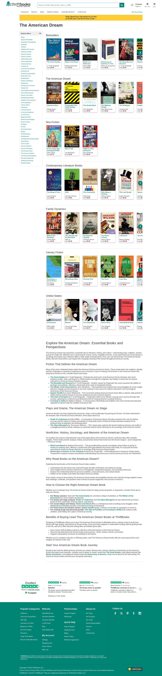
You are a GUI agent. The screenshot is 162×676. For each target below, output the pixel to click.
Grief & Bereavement (27, 93)
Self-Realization (26, 134)
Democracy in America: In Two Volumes (66, 451)
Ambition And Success (27, 49)
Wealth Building (25, 163)
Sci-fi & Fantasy (25, 630)
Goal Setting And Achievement (30, 90)
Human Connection (27, 95)
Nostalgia (24, 124)
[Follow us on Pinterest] (127, 613)
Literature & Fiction (27, 623)
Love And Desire (26, 110)
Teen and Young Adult (28, 616)
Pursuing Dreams (26, 129)
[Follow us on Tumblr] (133, 613)
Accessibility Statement (106, 670)
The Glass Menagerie (59, 425)
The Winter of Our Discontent (62, 387)
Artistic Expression (26, 59)
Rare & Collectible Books (29, 639)
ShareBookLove (47, 613)
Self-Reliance (25, 136)
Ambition (23, 47)
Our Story (89, 613)
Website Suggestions (71, 640)
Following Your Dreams (28, 85)
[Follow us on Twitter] (121, 613)
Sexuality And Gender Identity (30, 139)
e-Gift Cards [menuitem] (82, 12)
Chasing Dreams (26, 64)
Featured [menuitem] (24, 12)
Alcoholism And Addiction (28, 42)
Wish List (45, 649)
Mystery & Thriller (26, 626)
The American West (27, 151)
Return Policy (69, 636)
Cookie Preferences (90, 670)
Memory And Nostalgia (27, 119)
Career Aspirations (26, 61)
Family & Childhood (27, 81)
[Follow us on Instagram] (139, 613)
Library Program (70, 613)
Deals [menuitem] (42, 12)
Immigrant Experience (27, 98)
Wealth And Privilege (27, 160)
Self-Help (23, 620)
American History (26, 56)
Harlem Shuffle (56, 393)
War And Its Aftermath (27, 158)
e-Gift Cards (46, 623)
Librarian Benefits (48, 620)
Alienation (24, 44)
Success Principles (26, 148)
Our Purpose (90, 616)
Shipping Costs (69, 630)
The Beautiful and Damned (61, 383)
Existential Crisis (26, 76)
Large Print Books (26, 636)
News (88, 630)
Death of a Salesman (59, 419)
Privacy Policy (35, 670)
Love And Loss (25, 114)
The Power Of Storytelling (28, 156)
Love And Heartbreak (27, 112)
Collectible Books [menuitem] (67, 12)
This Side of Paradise (59, 397)
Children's (23, 613)
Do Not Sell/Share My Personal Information (56, 670)
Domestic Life (25, 71)
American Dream (26, 54)
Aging (22, 37)
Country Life (24, 66)
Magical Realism (26, 117)
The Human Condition (27, 153)
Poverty (23, 127)
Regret (23, 131)
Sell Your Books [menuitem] (137, 12)
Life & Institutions (26, 102)
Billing (66, 633)
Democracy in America (59, 506)
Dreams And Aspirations (28, 73)
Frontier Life (24, 88)
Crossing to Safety (58, 401)
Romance (23, 633)
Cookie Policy (77, 670)
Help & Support (69, 626)
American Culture (26, 52)
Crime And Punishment (28, 68)
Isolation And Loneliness (28, 100)
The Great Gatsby (57, 377)
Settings (45, 640)
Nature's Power (25, 122)
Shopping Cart (47, 643)
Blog (43, 626)
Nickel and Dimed (57, 445)
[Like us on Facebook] (115, 613)
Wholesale (68, 616)
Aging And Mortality (27, 39)
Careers (89, 626)
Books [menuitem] (34, 12)
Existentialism (25, 78)
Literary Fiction (25, 105)
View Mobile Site (48, 630)
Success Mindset (26, 146)
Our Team (89, 620)
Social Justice (25, 143)
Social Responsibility (93, 623)
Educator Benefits (48, 616)
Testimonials (90, 633)
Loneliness (24, 107)
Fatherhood (24, 83)
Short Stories (25, 141)
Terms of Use (24, 670)
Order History (46, 646)
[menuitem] (138, 4)
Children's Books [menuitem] (53, 12)
